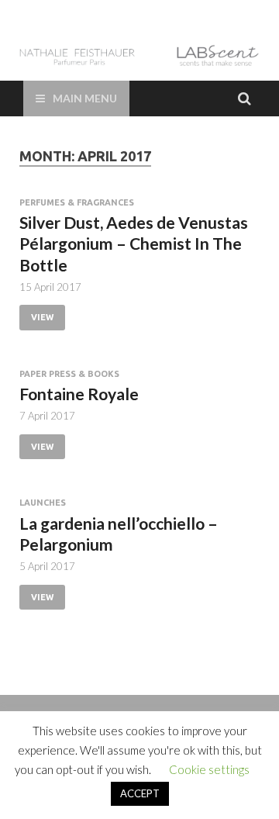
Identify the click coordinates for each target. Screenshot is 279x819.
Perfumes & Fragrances (76, 202)
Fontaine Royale (79, 393)
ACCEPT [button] (140, 793)
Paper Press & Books (69, 373)
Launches (42, 502)
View (42, 317)
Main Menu (85, 98)
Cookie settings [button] (209, 769)
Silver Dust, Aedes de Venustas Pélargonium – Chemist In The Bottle (133, 244)
